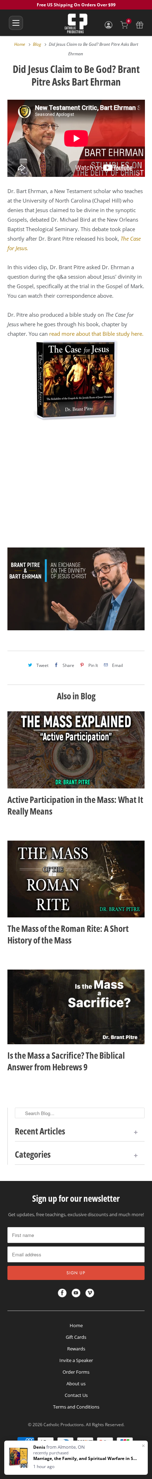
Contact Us (76, 1395)
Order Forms (76, 1372)
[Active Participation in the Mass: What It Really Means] (76, 749)
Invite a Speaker (76, 1360)
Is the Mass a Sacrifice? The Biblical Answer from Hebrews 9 (66, 1061)
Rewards (76, 1348)
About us (76, 1383)
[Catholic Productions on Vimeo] (89, 1293)
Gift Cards (76, 1337)
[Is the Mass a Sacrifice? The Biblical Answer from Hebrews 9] (76, 1007)
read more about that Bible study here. (96, 333)
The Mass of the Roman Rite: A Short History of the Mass (68, 934)
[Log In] (108, 25)
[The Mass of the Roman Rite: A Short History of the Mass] (76, 879)
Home (76, 1325)
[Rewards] (139, 25)
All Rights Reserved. (105, 1425)
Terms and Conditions (76, 1407)
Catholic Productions (63, 1425)
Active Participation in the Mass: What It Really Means (75, 805)
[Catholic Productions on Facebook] (62, 1293)
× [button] (143, 1445)
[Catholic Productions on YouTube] (76, 1293)
